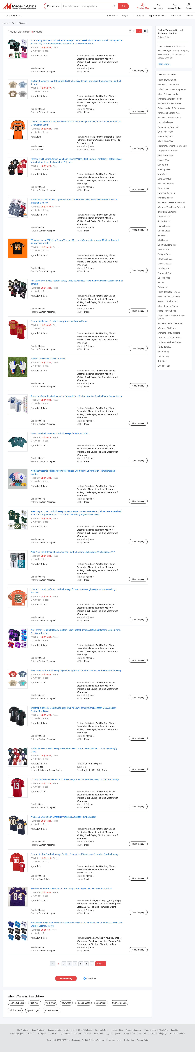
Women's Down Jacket (168, 84)
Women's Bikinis (165, 197)
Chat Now (91, 978)
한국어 (117, 1033)
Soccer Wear (164, 160)
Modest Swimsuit (166, 183)
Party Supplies (164, 346)
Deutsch (87, 1033)
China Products (38, 1030)
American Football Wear (169, 112)
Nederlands (98, 1033)
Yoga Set (162, 174)
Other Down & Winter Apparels (172, 89)
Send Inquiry (138, 70)
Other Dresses (164, 263)
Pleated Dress (164, 249)
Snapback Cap (165, 273)
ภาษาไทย (142, 1033)
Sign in (189, 8)
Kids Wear (34, 1002)
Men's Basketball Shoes (169, 291)
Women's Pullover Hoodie (169, 103)
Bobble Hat (163, 287)
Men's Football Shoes (167, 301)
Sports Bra (163, 164)
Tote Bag (162, 361)
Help (139, 15)
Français (53, 1033)
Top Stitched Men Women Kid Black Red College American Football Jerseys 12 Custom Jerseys (75, 779)
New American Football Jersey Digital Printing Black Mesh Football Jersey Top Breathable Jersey (76, 670)
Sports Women (51, 1010)
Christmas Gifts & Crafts (169, 337)
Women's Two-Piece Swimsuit (171, 207)
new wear (66, 1002)
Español (31, 1033)
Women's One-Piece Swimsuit (171, 202)
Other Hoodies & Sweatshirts (171, 108)
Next (100, 963)
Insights (174, 1030)
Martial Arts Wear (166, 141)
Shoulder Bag (164, 365)
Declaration (129, 1040)
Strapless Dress (165, 258)
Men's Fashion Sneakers (169, 296)
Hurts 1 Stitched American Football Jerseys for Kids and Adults (60, 433)
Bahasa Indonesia (177, 1033)
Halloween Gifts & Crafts (169, 342)
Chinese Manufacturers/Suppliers (61, 1030)
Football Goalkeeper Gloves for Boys (48, 358)
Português (42, 1033)
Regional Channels (133, 1030)
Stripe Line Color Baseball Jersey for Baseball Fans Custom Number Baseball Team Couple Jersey (76, 396)
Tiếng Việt (162, 1033)
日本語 (126, 1033)
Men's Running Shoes (168, 306)
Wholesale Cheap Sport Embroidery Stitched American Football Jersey (63, 816)
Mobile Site (163, 1030)
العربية (109, 1033)
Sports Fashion (119, 1002)
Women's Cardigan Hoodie (170, 98)
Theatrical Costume (167, 211)
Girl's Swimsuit (164, 178)
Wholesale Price (101, 1030)
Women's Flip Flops (167, 328)
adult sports (15, 1010)
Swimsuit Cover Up (167, 192)
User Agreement (114, 1040)
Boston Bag (163, 351)
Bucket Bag (163, 356)
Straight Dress (164, 254)
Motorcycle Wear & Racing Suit (172, 145)
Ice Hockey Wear (165, 136)
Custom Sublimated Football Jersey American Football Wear (59, 321)
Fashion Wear (83, 1002)
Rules (190, 15)
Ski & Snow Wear (166, 155)
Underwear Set (165, 216)
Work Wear (50, 1002)
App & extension (156, 15)
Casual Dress (164, 230)
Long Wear (101, 1002)
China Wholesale (85, 1030)
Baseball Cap (164, 277)
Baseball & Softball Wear (169, 117)
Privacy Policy (143, 1040)
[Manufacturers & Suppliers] (19, 6)
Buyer (125, 15)
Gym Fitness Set (165, 131)
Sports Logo (33, 1010)
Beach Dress (164, 225)
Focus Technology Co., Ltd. (77, 1040)
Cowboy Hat (164, 268)
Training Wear (164, 169)
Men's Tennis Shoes (167, 310)
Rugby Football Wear (167, 150)
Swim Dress (163, 188)
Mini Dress (163, 240)
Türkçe (152, 1033)
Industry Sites (117, 1030)
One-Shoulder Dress (167, 244)
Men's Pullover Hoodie (168, 94)
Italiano (77, 1033)
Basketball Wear (165, 122)
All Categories (13, 15)
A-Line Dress (164, 221)
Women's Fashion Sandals (170, 323)
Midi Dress (163, 235)
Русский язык (65, 1033)
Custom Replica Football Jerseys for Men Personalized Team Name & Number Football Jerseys (75, 854)
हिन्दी (133, 1033)
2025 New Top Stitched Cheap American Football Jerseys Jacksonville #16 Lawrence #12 (73, 551)
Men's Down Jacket (167, 79)
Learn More (165, 63)
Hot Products (22, 1030)
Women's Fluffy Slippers (169, 332)
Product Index (150, 1030)
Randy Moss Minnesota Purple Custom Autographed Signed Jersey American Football (71, 888)
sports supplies (16, 1002)
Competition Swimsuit (168, 127)
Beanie (161, 282)
